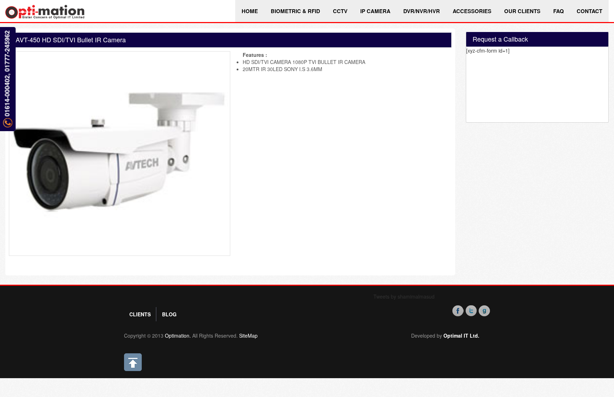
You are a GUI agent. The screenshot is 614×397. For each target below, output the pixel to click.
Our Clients (522, 11)
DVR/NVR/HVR (421, 11)
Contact (589, 11)
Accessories (472, 11)
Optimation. (177, 335)
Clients (140, 314)
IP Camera (375, 11)
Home (250, 11)
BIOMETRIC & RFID (295, 11)
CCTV (340, 11)
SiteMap (248, 335)
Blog (169, 314)
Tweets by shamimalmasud (404, 296)
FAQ (558, 11)
